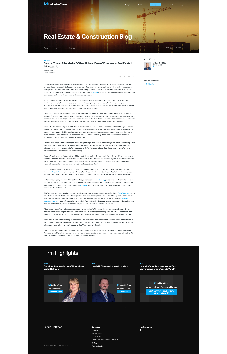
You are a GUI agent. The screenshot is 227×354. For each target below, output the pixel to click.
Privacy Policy (97, 333)
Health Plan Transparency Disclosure (105, 340)
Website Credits (97, 346)
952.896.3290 (157, 65)
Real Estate (150, 84)
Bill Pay (94, 343)
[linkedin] (124, 76)
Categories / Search (173, 48)
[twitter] (129, 76)
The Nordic (84, 185)
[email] (120, 76)
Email (154, 67)
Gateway (102, 180)
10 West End (54, 172)
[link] (46, 50)
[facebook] (133, 76)
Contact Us (96, 327)
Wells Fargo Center (124, 193)
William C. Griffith (159, 63)
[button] (182, 5)
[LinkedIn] (140, 330)
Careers (95, 330)
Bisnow (95, 92)
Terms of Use (96, 336)
